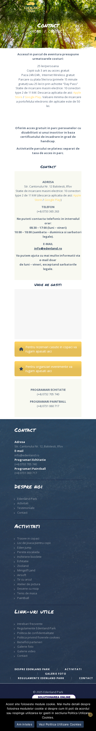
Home (36, 31)
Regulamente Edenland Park (36, 628)
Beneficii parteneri (29, 642)
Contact (22, 513)
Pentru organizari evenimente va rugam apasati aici (48, 368)
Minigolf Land (26, 570)
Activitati (22, 503)
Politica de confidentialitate (35, 633)
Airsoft (21, 575)
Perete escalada (28, 552)
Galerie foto (25, 647)
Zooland (23, 566)
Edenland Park (27, 499)
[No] (90, 714)
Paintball (23, 598)
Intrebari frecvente (30, 624)
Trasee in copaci (28, 538)
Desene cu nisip (28, 589)
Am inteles (24, 724)
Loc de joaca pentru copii (34, 543)
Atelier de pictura (28, 584)
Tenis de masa (27, 593)
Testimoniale (26, 508)
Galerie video (26, 651)
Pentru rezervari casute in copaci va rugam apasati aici (51, 349)
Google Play (33, 97)
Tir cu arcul (24, 579)
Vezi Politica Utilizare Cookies (60, 724)
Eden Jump (24, 548)
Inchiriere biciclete (29, 557)
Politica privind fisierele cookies (38, 637)
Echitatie (23, 561)
